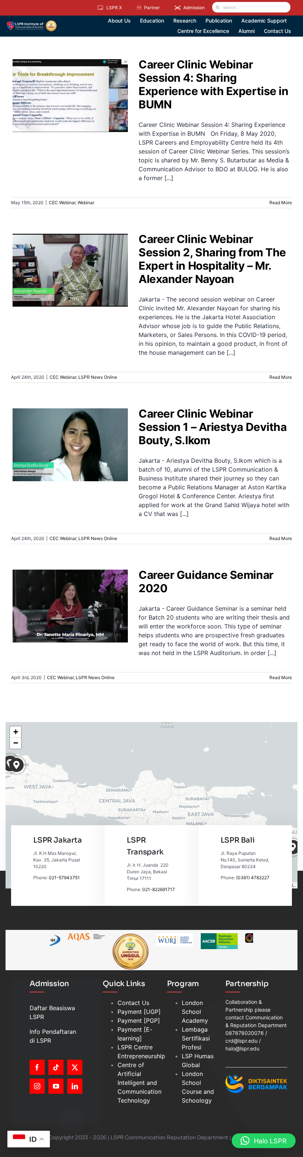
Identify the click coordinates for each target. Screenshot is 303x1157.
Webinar (84, 111)
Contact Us (133, 1002)
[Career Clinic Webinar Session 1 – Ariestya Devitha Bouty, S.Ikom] (70, 444)
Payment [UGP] (139, 1011)
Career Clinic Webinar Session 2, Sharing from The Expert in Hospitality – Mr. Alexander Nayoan (66, 254)
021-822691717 (158, 889)
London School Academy (195, 1011)
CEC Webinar (60, 111)
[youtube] (56, 1086)
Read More (280, 202)
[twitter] (74, 1067)
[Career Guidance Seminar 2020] (70, 606)
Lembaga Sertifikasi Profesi (196, 1038)
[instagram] (37, 1086)
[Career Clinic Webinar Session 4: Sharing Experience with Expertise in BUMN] (70, 95)
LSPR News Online (84, 290)
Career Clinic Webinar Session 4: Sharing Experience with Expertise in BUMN (66, 82)
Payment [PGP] (139, 1020)
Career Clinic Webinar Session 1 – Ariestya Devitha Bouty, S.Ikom (66, 432)
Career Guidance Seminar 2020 (66, 596)
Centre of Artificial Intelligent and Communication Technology (139, 1082)
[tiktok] (56, 1067)
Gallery (74, 82)
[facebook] (37, 1067)
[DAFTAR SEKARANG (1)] (32, 23)
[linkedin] (74, 1086)
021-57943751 (64, 877)
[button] (16, 765)
